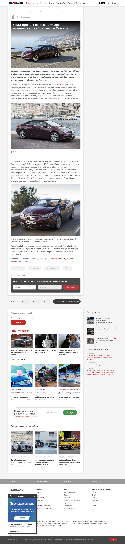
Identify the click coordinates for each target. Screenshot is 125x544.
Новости (43, 3)
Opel (67, 268)
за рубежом (18, 268)
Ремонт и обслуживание (72, 500)
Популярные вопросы (43, 506)
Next (73, 125)
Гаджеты (67, 503)
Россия (94, 492)
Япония (94, 503)
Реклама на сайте (42, 481)
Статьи (51, 3)
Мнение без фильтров (43, 508)
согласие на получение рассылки (27, 416)
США (93, 498)
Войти (18, 322)
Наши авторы (96, 481)
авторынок (35, 268)
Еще (84, 3)
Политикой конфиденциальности (84, 540)
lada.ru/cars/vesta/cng (93, 365)
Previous (18, 125)
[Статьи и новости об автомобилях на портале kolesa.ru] (16, 2)
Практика (39, 500)
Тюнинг (66, 495)
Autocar (60, 84)
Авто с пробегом (74, 3)
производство (52, 268)
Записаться (71, 287)
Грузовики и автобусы (43, 503)
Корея (94, 506)
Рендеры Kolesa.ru (70, 508)
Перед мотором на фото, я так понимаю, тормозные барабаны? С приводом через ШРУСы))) (99, 357)
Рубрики (39, 490)
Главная (13, 12)
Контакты (67, 481)
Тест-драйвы (61, 3)
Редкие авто (68, 506)
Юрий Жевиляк (25, 17)
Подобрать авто (31, 3)
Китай (94, 495)
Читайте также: (20, 331)
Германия (95, 500)
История (67, 498)
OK (113, 539)
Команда (12, 481)
